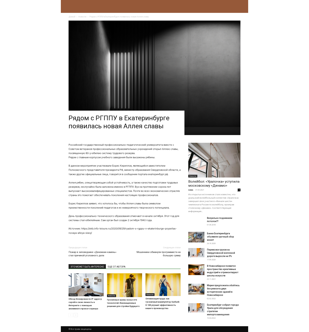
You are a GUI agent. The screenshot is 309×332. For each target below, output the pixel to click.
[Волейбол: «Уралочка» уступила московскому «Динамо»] (214, 160)
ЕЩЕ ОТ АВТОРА (117, 266)
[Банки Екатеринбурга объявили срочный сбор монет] (196, 237)
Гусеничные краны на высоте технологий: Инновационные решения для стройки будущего (123, 303)
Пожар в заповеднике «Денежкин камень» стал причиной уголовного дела (92, 254)
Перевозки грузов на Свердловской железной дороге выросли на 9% (221, 252)
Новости (82, 16)
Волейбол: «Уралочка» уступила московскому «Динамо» (213, 183)
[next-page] (76, 315)
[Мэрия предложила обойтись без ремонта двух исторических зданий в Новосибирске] (196, 289)
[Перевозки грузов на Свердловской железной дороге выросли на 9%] (196, 252)
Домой (72, 16)
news (190, 190)
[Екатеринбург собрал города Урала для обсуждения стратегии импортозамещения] (196, 307)
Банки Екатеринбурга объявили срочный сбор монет (220, 236)
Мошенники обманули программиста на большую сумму (159, 254)
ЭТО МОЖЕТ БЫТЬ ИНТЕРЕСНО (87, 266)
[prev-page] (71, 315)
